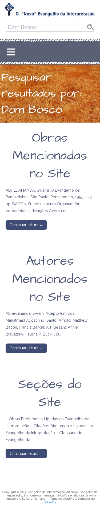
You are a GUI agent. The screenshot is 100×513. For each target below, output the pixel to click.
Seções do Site (50, 393)
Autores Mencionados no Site (49, 279)
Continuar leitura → (26, 225)
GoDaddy (50, 502)
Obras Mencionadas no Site (50, 156)
